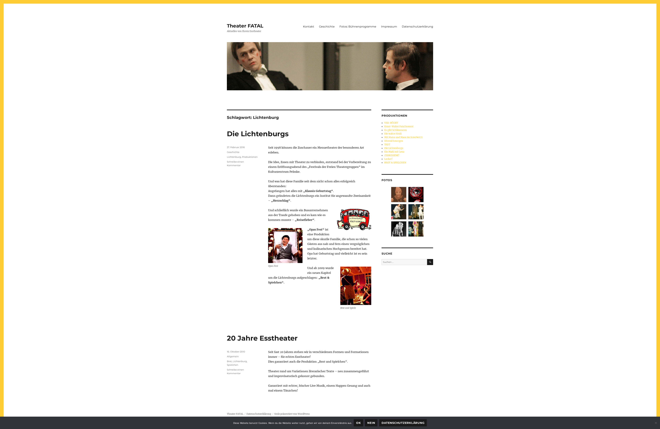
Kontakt (308, 26)
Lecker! (388, 159)
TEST (387, 144)
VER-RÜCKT (391, 122)
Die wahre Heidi (393, 133)
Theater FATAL (245, 26)
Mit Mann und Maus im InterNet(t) (403, 137)
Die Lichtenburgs (258, 134)
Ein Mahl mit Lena (394, 151)
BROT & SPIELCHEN (395, 162)
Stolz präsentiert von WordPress (292, 413)
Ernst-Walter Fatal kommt (398, 126)
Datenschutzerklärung (417, 26)
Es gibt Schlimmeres (395, 130)
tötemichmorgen (393, 141)
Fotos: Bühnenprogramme (357, 26)
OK (358, 423)
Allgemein (233, 356)
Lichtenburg (234, 156)
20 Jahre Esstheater (262, 338)
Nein (371, 423)
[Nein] (655, 423)
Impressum (389, 26)
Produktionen (250, 156)
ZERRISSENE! (391, 155)
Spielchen (232, 364)
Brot (229, 361)
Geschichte (327, 26)
